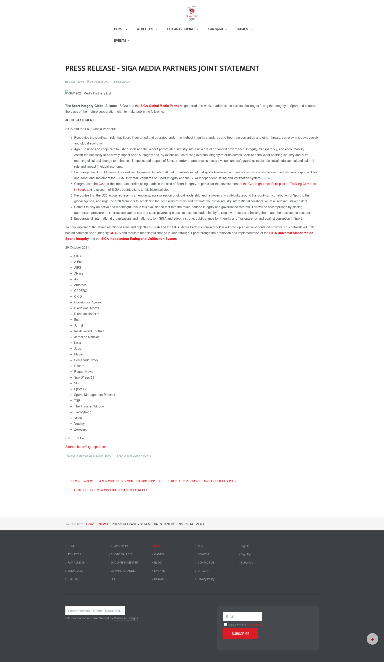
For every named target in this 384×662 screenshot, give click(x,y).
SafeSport (216, 29)
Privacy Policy (206, 579)
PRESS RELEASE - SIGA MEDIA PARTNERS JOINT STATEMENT (162, 68)
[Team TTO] (192, 11)
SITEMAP (203, 570)
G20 (102, 183)
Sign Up (246, 554)
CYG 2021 (74, 579)
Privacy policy (255, 624)
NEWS (103, 524)
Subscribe (247, 562)
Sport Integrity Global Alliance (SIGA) (89, 455)
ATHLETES (145, 29)
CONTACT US (206, 562)
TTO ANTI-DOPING (181, 29)
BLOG (158, 562)
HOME (119, 29)
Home (90, 524)
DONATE (159, 579)
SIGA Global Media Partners (134, 455)
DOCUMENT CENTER (124, 562)
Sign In (245, 546)
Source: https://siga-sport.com (86, 446)
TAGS (201, 546)
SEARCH (203, 554)
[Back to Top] (372, 639)
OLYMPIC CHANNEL (123, 570)
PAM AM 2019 (76, 562)
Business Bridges (126, 618)
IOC (113, 579)
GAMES (243, 29)
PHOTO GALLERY (122, 554)
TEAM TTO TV (119, 546)
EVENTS (120, 40)
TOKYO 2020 (75, 570)
